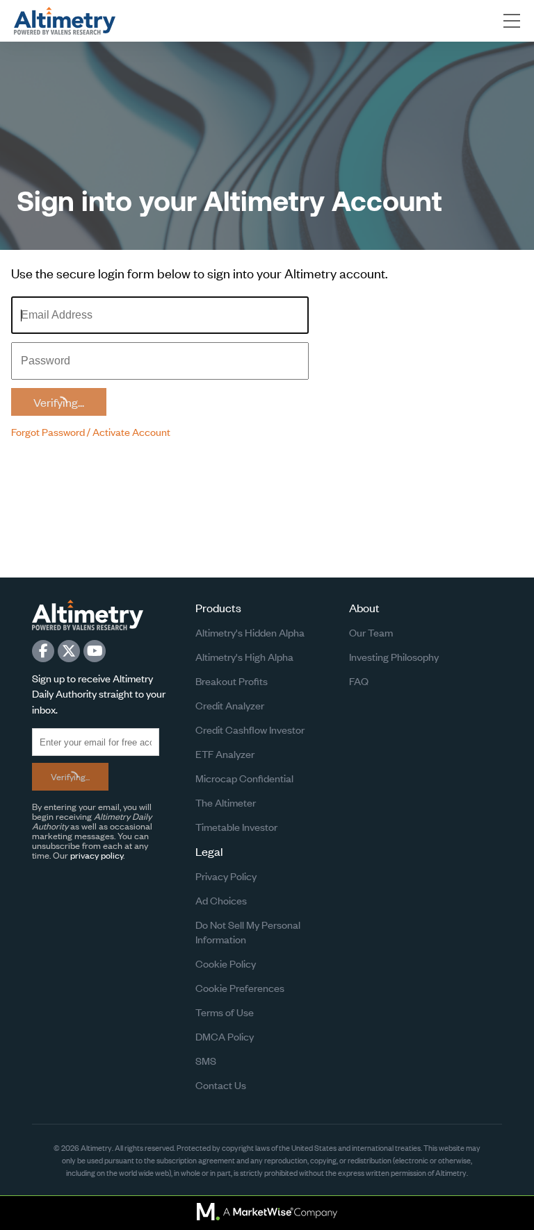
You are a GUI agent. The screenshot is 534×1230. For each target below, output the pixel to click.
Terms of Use (224, 1011)
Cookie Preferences (239, 987)
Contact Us (220, 1084)
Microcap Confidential (244, 777)
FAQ (359, 680)
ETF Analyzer (224, 753)
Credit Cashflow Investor (250, 729)
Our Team (371, 632)
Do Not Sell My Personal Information (247, 931)
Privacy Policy (226, 875)
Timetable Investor (236, 826)
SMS (205, 1060)
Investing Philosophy (394, 656)
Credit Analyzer (229, 705)
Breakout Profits (231, 680)
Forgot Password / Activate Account (90, 431)
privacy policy (96, 854)
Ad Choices (221, 900)
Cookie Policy (225, 963)
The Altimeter (225, 802)
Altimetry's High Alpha (244, 656)
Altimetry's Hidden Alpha (250, 632)
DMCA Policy (224, 1036)
